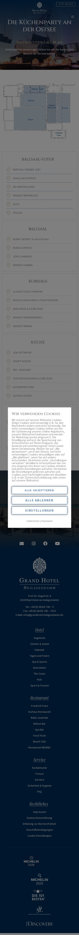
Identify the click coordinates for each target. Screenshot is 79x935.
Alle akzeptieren (39, 490)
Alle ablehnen (39, 500)
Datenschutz (33, 521)
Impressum (47, 521)
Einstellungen (39, 510)
